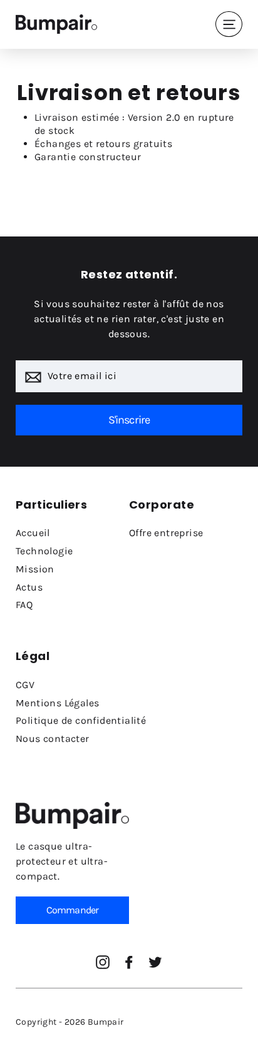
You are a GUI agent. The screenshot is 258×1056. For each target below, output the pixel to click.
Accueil (33, 533)
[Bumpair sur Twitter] (155, 962)
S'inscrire (129, 420)
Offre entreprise (166, 533)
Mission (35, 569)
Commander (72, 910)
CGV (25, 685)
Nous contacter (53, 738)
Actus (29, 587)
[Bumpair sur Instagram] (103, 962)
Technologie (44, 551)
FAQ (24, 605)
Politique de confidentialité (81, 720)
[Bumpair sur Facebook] (129, 962)
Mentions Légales (57, 703)
